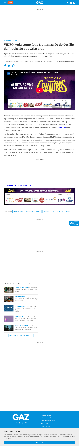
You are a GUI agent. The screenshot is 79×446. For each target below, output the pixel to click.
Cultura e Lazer (18, 211)
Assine (10, 2)
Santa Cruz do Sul (57, 211)
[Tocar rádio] (71, 2)
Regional (46, 211)
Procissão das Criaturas (33, 211)
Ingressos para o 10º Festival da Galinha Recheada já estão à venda (26, 298)
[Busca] (68, 2)
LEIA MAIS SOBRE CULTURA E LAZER (19, 185)
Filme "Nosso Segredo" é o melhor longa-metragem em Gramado (26, 327)
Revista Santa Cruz (47, 423)
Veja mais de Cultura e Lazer (20, 336)
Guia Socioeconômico (48, 421)
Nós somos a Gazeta (47, 418)
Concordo (39, 442)
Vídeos (68, 211)
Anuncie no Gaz (46, 415)
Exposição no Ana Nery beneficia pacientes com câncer (26, 289)
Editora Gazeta (45, 426)
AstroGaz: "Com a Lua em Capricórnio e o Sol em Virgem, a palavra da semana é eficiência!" (26, 309)
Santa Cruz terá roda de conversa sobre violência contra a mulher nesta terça (25, 318)
